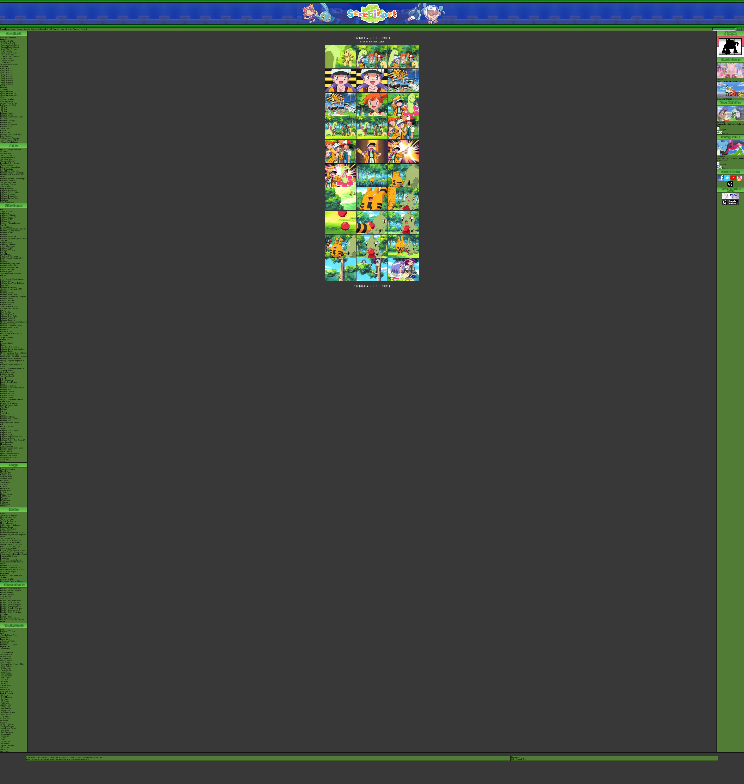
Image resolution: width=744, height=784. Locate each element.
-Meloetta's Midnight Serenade (11, 552)
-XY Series (4, 682)
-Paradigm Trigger (7, 726)
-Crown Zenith (5, 658)
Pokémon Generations (8, 190)
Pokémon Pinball (6, 434)
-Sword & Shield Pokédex (9, 57)
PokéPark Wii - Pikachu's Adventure (13, 357)
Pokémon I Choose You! (9, 566)
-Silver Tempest (6, 660)
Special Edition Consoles (9, 454)
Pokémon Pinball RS (8, 396)
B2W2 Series (5, 500)
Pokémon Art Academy (8, 287)
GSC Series (4, 485)
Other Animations (7, 202)
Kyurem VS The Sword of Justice (12, 550)
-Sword (3, 738)
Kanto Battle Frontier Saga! (10, 163)
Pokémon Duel (5, 304)
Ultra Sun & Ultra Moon (9, 256)
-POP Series (4, 703)
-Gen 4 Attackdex (6, 74)
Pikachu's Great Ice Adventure (11, 608)
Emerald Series (5, 490)
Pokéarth (84, 29)
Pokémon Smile (6, 242)
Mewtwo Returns (6, 523)
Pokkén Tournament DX (9, 268)
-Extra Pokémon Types (8, 635)
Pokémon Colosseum (8, 386)
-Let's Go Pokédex (7, 55)
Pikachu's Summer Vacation (10, 589)
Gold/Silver (4, 413)
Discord (34, 29)
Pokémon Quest (6, 272)
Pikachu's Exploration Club (10, 606)
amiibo (2, 461)
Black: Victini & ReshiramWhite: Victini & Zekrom (10, 547)
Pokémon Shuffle (6, 293)
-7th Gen (3, 111)
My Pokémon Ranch (7, 372)
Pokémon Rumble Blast (9, 328)
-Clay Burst (4, 717)
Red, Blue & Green (7, 427)
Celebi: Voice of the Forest (10, 525)
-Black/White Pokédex (8, 49)
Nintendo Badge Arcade (9, 308)
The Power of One (7, 519)
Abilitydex (4, 90)
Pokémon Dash (5, 390)
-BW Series (4, 684)
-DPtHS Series (5, 686)
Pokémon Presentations (9, 125)
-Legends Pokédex (7, 61)
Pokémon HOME (6, 233)
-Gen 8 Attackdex (6, 82)
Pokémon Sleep (6, 221)
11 (387, 37)
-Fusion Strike (5, 670)
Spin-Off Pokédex (7, 92)
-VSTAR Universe (7, 724)
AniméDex (4, 152)
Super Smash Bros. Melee (9, 423)
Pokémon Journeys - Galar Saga (12, 173)
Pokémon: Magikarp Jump (10, 264)
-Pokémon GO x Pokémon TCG (12, 664)
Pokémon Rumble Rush (9, 266)
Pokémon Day (5, 123)
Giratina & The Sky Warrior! (10, 541)
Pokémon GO (5, 213)
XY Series (4, 502)
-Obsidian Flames (6, 653)
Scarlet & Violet (6, 211)
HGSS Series (5, 496)
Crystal (3, 415)
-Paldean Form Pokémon (9, 142)
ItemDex (3, 86)
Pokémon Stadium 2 (7, 417)
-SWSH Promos (6, 697)
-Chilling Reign (6, 676)
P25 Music (4, 119)
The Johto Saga (6, 159)
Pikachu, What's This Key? (10, 618)
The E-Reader (5, 407)
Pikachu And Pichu (7, 593)
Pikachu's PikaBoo (7, 595)
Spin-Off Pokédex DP (8, 94)
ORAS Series (5, 504)
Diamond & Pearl (6, 343)
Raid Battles (4, 643)
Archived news (10, 37)
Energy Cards (5, 639)
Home (13, 29)
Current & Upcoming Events (11, 134)
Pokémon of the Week (8, 105)
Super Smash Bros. (7, 442)
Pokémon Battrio (6, 374)
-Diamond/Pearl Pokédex (9, 47)
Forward (519, 759)
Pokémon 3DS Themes (8, 456)
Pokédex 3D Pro (6, 332)
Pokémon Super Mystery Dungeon (13, 297)
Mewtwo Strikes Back (8, 517)
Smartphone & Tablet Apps (10, 458)
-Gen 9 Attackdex (6, 84)
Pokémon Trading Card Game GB (12, 440)
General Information (7, 469)
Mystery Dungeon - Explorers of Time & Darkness (12, 369)
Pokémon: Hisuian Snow (9, 196)
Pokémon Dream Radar (8, 316)
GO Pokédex (54, 29)
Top (524, 759)
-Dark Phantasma (6, 732)
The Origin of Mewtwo (8, 515)
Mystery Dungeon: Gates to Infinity (13, 322)
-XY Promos (4, 701)
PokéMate (4, 409)
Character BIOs (5, 473)
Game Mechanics (6, 101)
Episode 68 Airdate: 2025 (730, 159)
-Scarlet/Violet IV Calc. (8, 103)
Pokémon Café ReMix (8, 215)
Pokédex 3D (4, 330)
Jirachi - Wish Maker (8, 529)
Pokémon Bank (5, 281)
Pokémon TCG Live (7, 250)
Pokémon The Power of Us (10, 568)
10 (383, 37)
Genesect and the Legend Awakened (13, 554)
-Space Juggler (5, 734)
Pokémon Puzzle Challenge (10, 419)
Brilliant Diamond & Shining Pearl (13, 229)
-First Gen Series (6, 691)
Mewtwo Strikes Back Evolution (12, 570)
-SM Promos (4, 699)
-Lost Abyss (4, 730)
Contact (27, 29)
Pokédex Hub (43, 29)
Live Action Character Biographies (13, 581)
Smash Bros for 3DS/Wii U (10, 306)
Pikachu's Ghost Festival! (9, 602)
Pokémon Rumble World (9, 295)
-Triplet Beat (5, 718)
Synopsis (723, 164)
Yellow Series (5, 483)
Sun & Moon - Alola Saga (9, 171)
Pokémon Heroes (6, 527)
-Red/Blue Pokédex (7, 41)
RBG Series (4, 481)
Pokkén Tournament (7, 303)
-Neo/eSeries (5, 689)
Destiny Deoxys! (6, 531)
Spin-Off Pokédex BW (8, 96)
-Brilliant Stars (5, 668)
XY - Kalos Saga (6, 169)
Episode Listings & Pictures (10, 150)
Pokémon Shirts (6, 127)
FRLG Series (5, 488)
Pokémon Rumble (6, 351)
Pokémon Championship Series (11, 117)
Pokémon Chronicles (8, 181)
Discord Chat (5, 132)
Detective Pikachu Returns (10, 223)
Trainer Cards (5, 637)
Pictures (725, 134)
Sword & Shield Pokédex (70, 29)
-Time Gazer (4, 736)
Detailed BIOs (5, 475)
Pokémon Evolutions (8, 194)
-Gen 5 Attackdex (6, 76)
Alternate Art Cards (7, 641)
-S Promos (4, 749)
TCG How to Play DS (8, 337)
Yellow (3, 429)
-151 (2, 651)
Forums (19, 29)
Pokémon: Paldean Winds (9, 198)
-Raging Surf (5, 711)
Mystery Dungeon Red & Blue (11, 399)
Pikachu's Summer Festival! (10, 600)
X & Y (2, 277)
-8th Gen (3, 109)
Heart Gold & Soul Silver (9, 347)
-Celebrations (5, 672)
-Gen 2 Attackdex (6, 70)
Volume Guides (6, 479)
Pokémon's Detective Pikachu (11, 575)
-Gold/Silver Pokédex (8, 43)
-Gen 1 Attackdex (6, 68)
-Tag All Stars (5, 742)
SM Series (4, 506)
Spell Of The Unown (8, 521)
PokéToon (4, 200)
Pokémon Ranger (6, 397)
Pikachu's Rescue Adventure (10, 591)
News (2, 37)
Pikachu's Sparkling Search (10, 610)
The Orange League (7, 157)
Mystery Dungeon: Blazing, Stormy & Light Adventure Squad (13, 354)
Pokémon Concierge (7, 121)
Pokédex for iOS (6, 339)
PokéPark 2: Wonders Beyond (11, 326)
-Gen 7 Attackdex (6, 80)
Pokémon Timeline (7, 113)
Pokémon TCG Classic (8, 645)
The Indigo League (7, 155)
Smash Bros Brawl (7, 376)
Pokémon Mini (5, 421)
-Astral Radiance (6, 666)
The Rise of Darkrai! (7, 539)
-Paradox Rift (5, 649)
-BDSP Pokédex (6, 59)
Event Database (6, 136)
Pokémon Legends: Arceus (10, 231)
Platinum (3, 345)
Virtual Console (6, 452)
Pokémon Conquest (7, 324)
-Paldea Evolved (6, 654)
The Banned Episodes (8, 184)
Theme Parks (5, 128)
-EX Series (4, 687)
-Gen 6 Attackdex (6, 78)
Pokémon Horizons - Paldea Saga (12, 179)
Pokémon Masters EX (8, 217)
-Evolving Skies (6, 674)
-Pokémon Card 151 (7, 713)
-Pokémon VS (5, 744)
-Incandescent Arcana (8, 728)
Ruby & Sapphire (6, 380)
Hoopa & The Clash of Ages (10, 560)
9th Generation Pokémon (9, 138)
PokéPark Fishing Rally (9, 405)
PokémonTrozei (6, 401)
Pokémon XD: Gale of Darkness (12, 388)
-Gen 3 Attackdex (6, 72)
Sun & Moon (5, 254)
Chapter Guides (6, 477)
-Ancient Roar (5, 709)
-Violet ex (4, 722)
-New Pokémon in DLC (9, 140)
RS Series (3, 486)
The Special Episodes (8, 183)
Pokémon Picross (6, 299)
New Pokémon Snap (7, 246)
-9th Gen (3, 107)
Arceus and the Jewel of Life (10, 542)
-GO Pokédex (5, 63)
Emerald (3, 384)
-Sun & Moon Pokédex (8, 53)
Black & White (5, 312)
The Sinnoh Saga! (6, 165)
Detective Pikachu (7, 270)
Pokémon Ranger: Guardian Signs (12, 349)
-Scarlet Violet (5, 656)
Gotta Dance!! (5, 598)
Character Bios (5, 153)
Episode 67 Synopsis (730, 126)
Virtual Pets (4, 460)
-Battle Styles (5, 678)
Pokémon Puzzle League (9, 430)
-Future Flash (5, 707)
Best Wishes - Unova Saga (10, 167)
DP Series (3, 492)
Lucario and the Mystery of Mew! (12, 533)
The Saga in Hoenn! (7, 161)
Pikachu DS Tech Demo (9, 403)
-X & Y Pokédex (6, 51)
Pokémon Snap (5, 432)
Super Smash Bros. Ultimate (10, 273)
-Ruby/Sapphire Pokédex (9, 45)
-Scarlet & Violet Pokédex (9, 65)
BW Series (4, 498)
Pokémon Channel (7, 392)
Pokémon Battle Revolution (10, 359)
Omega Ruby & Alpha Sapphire (12, 279)
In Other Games (6, 450)
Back (512, 759)
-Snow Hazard (5, 715)
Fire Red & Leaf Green (8, 382)
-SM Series (4, 680)
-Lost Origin (5, 662)
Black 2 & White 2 (7, 314)
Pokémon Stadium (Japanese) (11, 436)
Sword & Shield (6, 227)
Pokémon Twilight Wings (10, 192)
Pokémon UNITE (6, 219)
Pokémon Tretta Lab (7, 318)
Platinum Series (6, 494)
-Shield (3, 740)
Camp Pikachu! (5, 597)
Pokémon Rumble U (7, 320)
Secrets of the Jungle (8, 572)
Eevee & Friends (6, 616)
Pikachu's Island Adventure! (10, 604)
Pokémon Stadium (7, 438)
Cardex (2, 97)
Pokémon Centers (6, 115)
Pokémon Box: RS (7, 394)
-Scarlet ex (4, 720)
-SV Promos (4, 695)
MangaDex (4, 471)
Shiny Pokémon (6, 186)
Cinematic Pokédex (7, 99)
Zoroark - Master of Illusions (11, 544)
